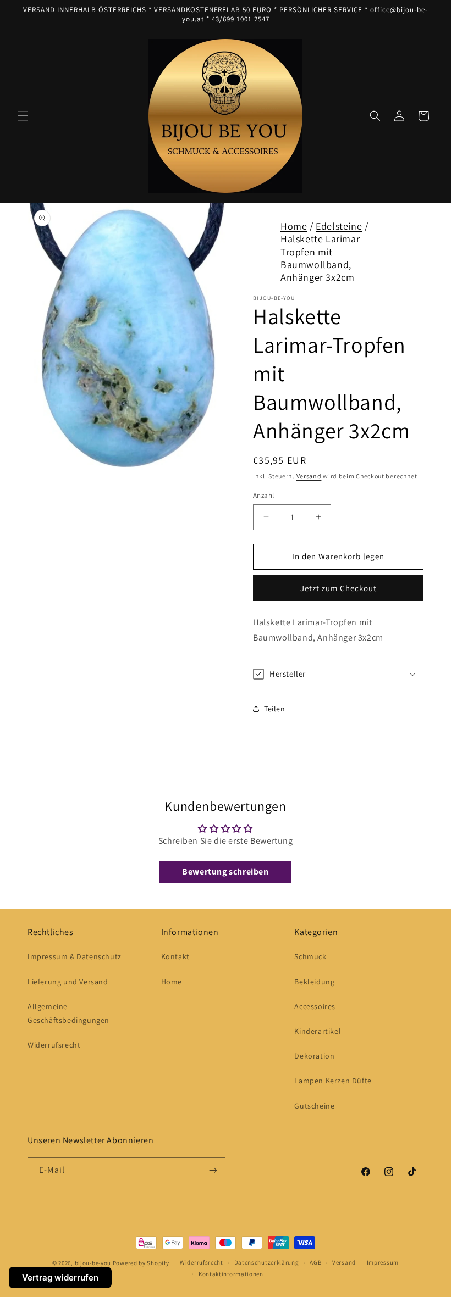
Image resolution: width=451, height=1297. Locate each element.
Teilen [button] (274, 709)
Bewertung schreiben (225, 871)
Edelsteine (339, 226)
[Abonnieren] (213, 1170)
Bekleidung (314, 982)
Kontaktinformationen (231, 1274)
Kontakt (175, 956)
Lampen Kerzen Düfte (332, 1081)
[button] (23, 116)
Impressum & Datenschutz (75, 956)
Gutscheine (314, 1106)
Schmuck (310, 956)
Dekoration (314, 1056)
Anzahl (263, 495)
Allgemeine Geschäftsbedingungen (68, 1013)
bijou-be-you (93, 1263)
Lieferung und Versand (68, 982)
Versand (309, 476)
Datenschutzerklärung (266, 1262)
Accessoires (315, 1006)
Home (293, 226)
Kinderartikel (317, 1031)
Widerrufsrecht (54, 1045)
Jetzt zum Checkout (338, 588)
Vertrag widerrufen (60, 1277)
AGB (315, 1262)
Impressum (383, 1262)
